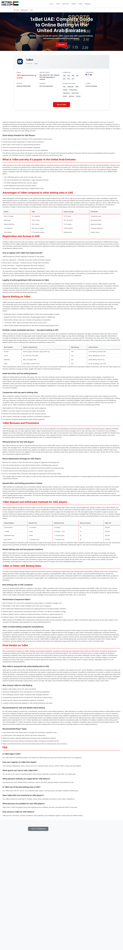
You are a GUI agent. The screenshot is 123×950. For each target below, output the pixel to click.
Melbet (74, 4)
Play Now (62, 44)
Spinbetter (65, 4)
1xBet (80, 4)
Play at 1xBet (61, 104)
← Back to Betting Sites (38, 829)
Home (51, 4)
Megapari (88, 4)
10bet (58, 4)
